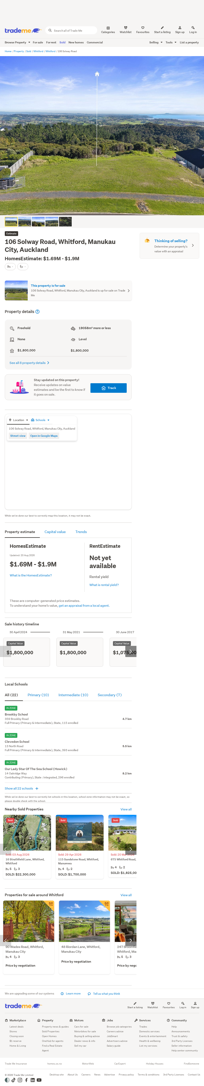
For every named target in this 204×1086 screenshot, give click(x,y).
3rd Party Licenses (182, 1041)
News (97, 1074)
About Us (73, 1074)
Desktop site (57, 1074)
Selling (154, 42)
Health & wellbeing (149, 1041)
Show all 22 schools (19, 788)
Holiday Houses (154, 1064)
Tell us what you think (106, 993)
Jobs (110, 1020)
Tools (169, 42)
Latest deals (17, 1026)
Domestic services (149, 1031)
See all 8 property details (28, 363)
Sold (62, 42)
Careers (85, 1074)
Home (8, 51)
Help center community (185, 1050)
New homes (76, 42)
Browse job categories (119, 1026)
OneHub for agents (52, 1041)
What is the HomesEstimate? (31, 575)
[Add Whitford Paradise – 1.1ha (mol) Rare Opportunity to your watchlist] (104, 906)
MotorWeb (88, 1064)
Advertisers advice (117, 1041)
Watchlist (152, 1007)
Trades (143, 1026)
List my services (148, 1045)
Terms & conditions (148, 1074)
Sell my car (80, 1045)
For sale (38, 42)
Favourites (169, 1007)
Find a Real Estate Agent (52, 1048)
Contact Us (194, 1074)
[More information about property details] (37, 311)
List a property (189, 42)
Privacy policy (126, 1074)
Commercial (95, 42)
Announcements (181, 1031)
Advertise (109, 1074)
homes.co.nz (54, 1064)
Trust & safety (179, 1036)
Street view (18, 436)
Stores (13, 1031)
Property (19, 51)
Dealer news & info (84, 1041)
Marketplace (18, 1020)
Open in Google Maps (44, 436)
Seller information (182, 1045)
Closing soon (17, 1036)
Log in (193, 32)
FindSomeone (191, 1064)
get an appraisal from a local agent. (84, 605)
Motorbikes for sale (85, 1031)
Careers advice (115, 1031)
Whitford (38, 51)
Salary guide (114, 1045)
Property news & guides (55, 1026)
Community (179, 1020)
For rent (51, 42)
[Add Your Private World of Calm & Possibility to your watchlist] (48, 906)
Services (145, 1020)
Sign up (179, 32)
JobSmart (112, 1036)
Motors (78, 1020)
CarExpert (120, 1064)
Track (112, 388)
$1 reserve (16, 1041)
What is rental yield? (104, 585)
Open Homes (49, 1036)
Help (174, 1026)
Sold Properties (50, 1031)
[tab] (18, 420)
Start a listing (135, 1007)
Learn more (73, 993)
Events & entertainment (152, 1036)
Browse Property (16, 42)
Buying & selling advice (87, 1036)
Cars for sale (81, 1026)
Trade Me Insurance (16, 1064)
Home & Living (18, 1045)
